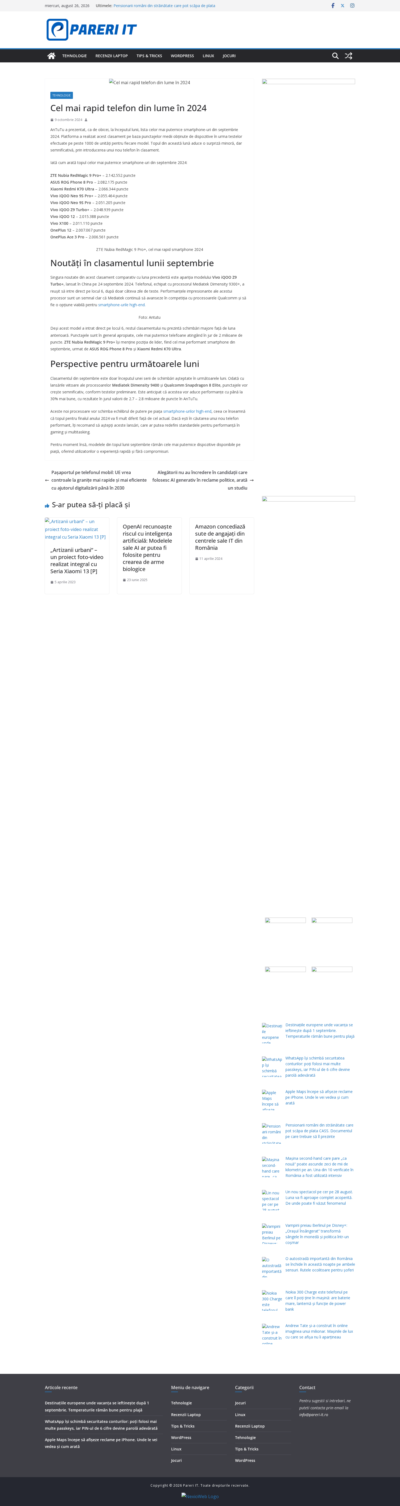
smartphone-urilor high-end (187, 411)
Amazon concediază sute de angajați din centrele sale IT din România (220, 537)
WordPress (182, 55)
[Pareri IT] (51, 55)
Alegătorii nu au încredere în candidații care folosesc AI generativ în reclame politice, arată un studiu (199, 480)
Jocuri (229, 55)
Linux (208, 55)
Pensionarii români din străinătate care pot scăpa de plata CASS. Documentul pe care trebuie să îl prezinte (164, 8)
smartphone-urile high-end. (122, 304)
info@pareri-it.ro (313, 1414)
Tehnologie (74, 55)
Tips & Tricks (149, 55)
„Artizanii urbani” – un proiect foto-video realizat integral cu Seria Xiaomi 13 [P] (76, 560)
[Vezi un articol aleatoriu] (348, 55)
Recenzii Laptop (112, 55)
